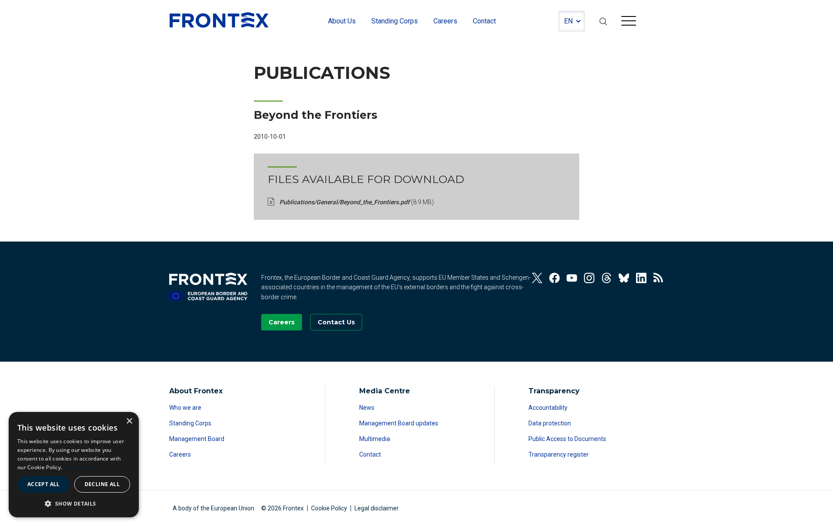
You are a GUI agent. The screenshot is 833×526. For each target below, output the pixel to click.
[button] (73, 503)
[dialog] (74, 464)
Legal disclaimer (376, 508)
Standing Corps (190, 423)
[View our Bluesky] (624, 278)
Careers (180, 454)
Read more (78, 467)
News (366, 407)
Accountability (547, 407)
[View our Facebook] (554, 278)
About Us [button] (342, 21)
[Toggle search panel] (603, 21)
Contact (370, 454)
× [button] (129, 421)
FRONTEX (219, 20)
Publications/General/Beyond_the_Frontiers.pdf (356, 202)
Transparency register (558, 454)
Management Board (196, 438)
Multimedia (374, 438)
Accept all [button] (43, 484)
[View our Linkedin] (641, 278)
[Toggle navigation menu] (628, 22)
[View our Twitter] (537, 278)
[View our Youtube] (572, 278)
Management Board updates (398, 423)
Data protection (549, 423)
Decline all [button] (102, 484)
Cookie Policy (329, 508)
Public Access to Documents (567, 438)
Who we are (185, 407)
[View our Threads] (606, 278)
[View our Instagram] (589, 278)
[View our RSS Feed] (658, 278)
